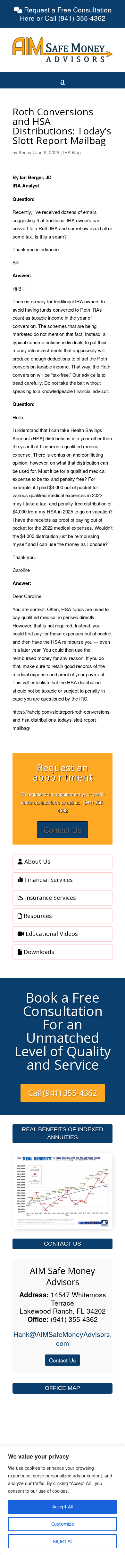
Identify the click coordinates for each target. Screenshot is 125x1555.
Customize (62, 1524)
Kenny (25, 152)
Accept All (62, 1507)
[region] (62, 1500)
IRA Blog (72, 152)
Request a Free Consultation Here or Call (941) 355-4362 (66, 14)
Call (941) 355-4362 (62, 1093)
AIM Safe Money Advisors (62, 1276)
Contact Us (62, 829)
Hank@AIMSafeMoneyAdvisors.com (62, 1338)
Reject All (62, 1541)
